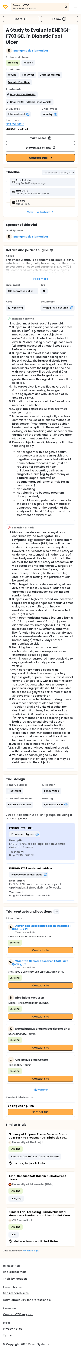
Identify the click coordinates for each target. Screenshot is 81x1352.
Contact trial (38, 158)
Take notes (38, 138)
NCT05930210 (15, 124)
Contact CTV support (18, 1314)
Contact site (40, 950)
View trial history (38, 212)
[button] (12, 75)
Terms (7, 1335)
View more (40, 1090)
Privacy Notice (12, 1329)
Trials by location (15, 1279)
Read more (40, 279)
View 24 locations (38, 148)
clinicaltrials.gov (30, 1250)
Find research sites (16, 1293)
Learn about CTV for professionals (27, 1300)
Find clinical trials (14, 1272)
